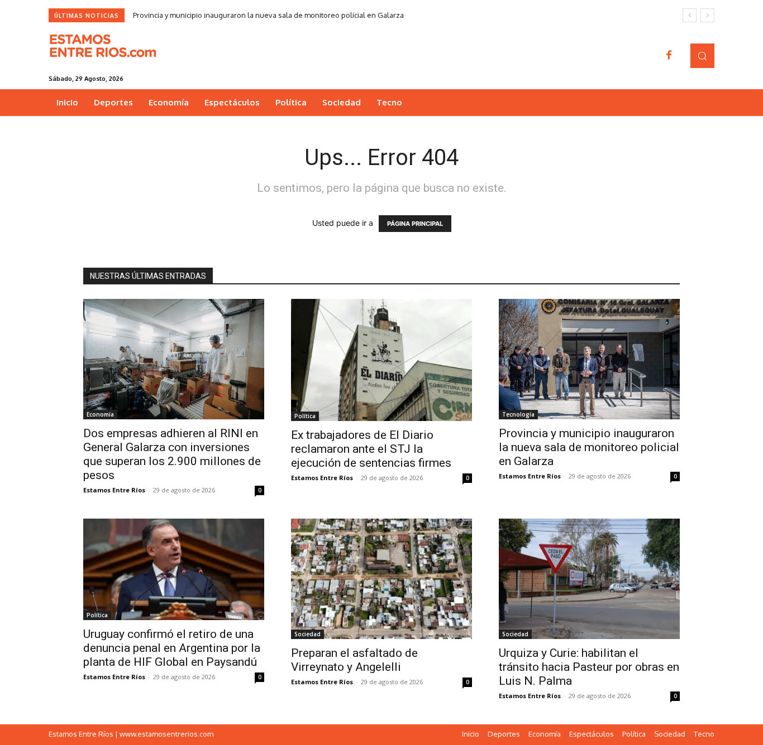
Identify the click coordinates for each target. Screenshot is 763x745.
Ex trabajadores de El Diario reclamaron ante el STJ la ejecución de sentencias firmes (371, 449)
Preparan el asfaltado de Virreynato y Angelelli (354, 660)
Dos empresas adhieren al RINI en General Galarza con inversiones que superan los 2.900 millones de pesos (172, 454)
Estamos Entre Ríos (114, 490)
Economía (100, 414)
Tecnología (518, 414)
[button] (702, 55)
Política (305, 416)
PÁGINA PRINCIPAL (415, 224)
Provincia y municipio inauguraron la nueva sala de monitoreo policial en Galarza (268, 15)
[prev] (690, 15)
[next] (707, 15)
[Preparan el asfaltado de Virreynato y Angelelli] (381, 579)
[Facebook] (669, 56)
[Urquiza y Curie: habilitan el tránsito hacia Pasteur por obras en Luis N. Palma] (589, 579)
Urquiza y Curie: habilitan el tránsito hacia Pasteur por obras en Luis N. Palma (589, 667)
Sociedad (307, 634)
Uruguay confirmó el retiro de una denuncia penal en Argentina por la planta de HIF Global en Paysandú (171, 648)
